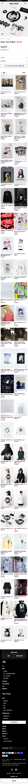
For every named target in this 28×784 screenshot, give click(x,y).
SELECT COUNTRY (5, 748)
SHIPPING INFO (3, 61)
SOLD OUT (14, 781)
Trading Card (8, 38)
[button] (2, 19)
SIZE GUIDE (2, 57)
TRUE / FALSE (3, 38)
